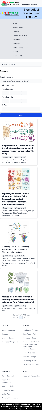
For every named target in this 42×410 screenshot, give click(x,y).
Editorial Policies (29, 353)
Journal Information (20, 36)
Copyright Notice (8, 386)
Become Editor (18, 56)
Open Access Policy (30, 334)
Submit (15, 52)
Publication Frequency (10, 342)
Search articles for (7, 77)
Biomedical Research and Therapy (31, 13)
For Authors (17, 40)
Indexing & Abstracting (31, 376)
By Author (5, 105)
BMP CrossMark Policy (31, 365)
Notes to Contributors (10, 398)
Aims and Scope (8, 338)
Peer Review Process (30, 330)
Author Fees (6, 394)
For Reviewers (18, 48)
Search (21, 115)
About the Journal (8, 330)
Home (15, 24)
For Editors (17, 44)
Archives (16, 32)
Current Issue (18, 28)
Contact (5, 334)
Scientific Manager (29, 357)
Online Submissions (9, 376)
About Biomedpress (29, 4)
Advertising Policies (30, 361)
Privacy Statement (8, 390)
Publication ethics (29, 338)
